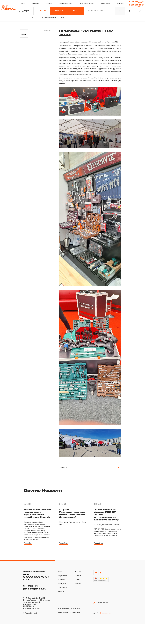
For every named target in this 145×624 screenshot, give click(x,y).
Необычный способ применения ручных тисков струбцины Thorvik (37, 513)
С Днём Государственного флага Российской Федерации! (72, 513)
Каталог (44, 11)
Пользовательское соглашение (69, 612)
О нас (23, 3)
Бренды (49, 3)
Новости (35, 3)
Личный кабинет (103, 602)
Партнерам (105, 3)
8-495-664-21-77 (136, 2)
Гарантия (77, 583)
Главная (26, 18)
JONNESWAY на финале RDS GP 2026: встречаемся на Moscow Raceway (106, 514)
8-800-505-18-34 (136, 5)
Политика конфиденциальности (69, 609)
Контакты (120, 3)
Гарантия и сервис (65, 3)
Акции (75, 11)
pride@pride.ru (34, 588)
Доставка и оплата (87, 3)
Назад (23, 34)
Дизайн (96, 613)
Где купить (26, 11)
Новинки (59, 11)
